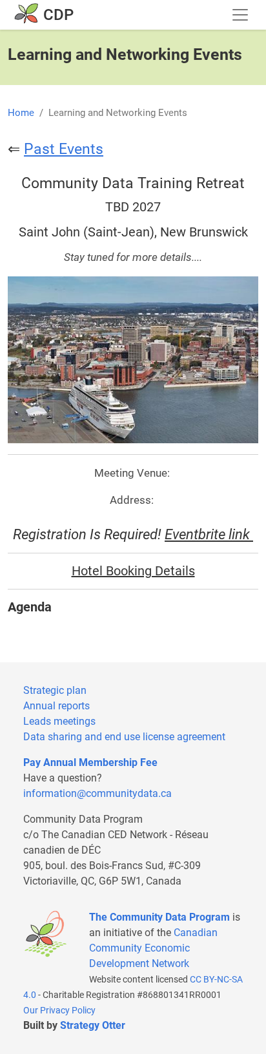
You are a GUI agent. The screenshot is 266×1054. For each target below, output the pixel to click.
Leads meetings (59, 721)
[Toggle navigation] (240, 15)
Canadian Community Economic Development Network (153, 948)
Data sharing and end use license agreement (124, 737)
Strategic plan (55, 690)
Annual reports (56, 706)
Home (21, 113)
